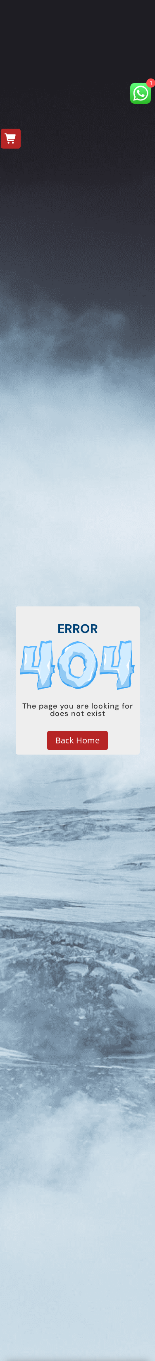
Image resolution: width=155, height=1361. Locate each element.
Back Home (77, 740)
